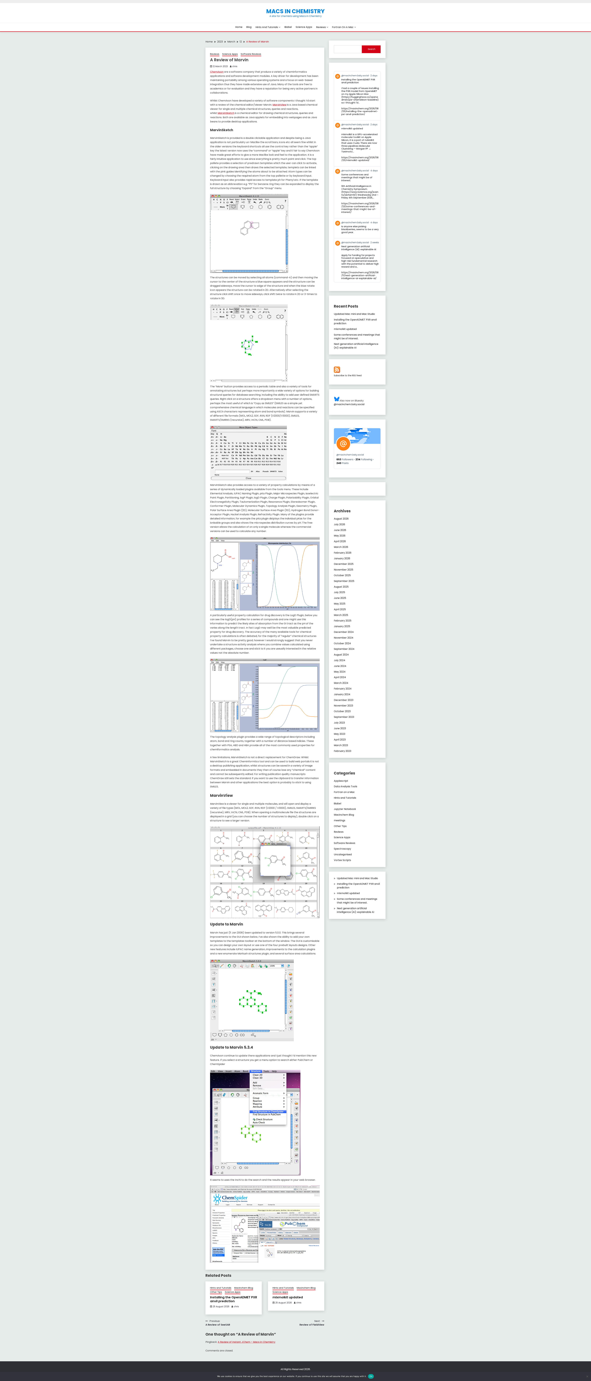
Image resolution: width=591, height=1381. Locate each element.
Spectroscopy (342, 849)
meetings (339, 820)
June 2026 (340, 530)
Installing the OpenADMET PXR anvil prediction (233, 1299)
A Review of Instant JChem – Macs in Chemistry (246, 1342)
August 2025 (341, 587)
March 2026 (341, 547)
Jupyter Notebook (345, 809)
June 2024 (340, 666)
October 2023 (342, 711)
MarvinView (279, 105)
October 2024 (342, 643)
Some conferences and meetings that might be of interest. (357, 336)
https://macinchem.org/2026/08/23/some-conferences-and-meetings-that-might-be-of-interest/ (359, 208)
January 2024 (342, 694)
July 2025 (339, 592)
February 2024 (343, 688)
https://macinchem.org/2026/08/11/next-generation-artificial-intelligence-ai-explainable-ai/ (359, 275)
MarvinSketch (226, 113)
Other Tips (216, 1292)
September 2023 (344, 717)
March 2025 (341, 615)
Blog (248, 27)
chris (234, 66)
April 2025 (340, 609)
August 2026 (341, 518)
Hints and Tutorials (266, 27)
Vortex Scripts (342, 860)
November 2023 (343, 705)
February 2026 (342, 552)
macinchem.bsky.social (350, 454)
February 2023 (342, 751)
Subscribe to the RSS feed (348, 375)
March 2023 (341, 745)
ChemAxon (216, 72)
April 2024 (340, 677)
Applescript (341, 781)
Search (371, 49)
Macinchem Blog (243, 1287)
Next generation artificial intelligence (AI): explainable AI (356, 345)
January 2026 (342, 558)
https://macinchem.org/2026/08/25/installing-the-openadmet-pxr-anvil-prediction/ (359, 111)
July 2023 (339, 722)
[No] (587, 1376)
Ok (371, 1376)
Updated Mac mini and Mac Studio (354, 314)
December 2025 (344, 564)
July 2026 (339, 524)
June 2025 (340, 598)
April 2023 (340, 739)
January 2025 (342, 626)
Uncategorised (343, 854)
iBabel (288, 27)
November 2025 (343, 569)
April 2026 (340, 541)
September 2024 (344, 649)
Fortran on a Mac (343, 27)
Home (238, 27)
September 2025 (344, 581)
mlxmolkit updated (288, 1297)
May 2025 (339, 603)
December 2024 (344, 632)
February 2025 (342, 620)
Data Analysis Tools (345, 786)
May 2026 (339, 535)
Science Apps (304, 27)
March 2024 (341, 683)
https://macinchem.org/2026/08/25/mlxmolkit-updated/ (359, 159)
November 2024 (343, 637)
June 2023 (340, 728)
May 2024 (340, 671)
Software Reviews (251, 54)
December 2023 (343, 700)
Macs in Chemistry (295, 11)
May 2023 (339, 734)
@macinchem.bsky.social (349, 404)
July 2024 (339, 660)
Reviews (321, 27)
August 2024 (341, 654)
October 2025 (342, 575)
